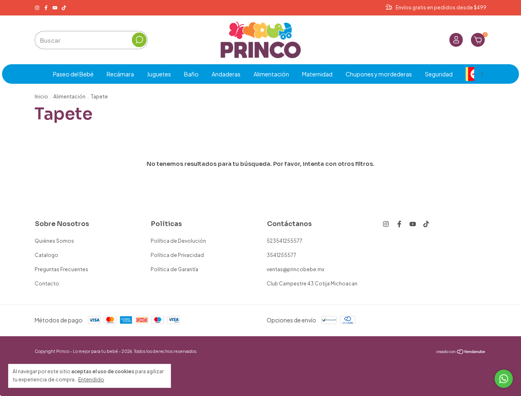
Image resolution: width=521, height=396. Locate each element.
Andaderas (226, 74)
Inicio (41, 97)
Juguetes (159, 74)
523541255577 (284, 241)
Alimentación (271, 74)
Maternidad (317, 74)
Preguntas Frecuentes (61, 269)
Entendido (91, 379)
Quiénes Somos (54, 241)
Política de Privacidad (177, 255)
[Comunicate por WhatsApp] (504, 379)
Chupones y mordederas (379, 74)
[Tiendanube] (461, 352)
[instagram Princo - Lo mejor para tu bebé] (37, 7)
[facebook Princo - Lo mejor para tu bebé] (46, 7)
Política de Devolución (178, 241)
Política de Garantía (174, 269)
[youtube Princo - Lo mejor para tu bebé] (55, 7)
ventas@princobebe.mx (295, 269)
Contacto (47, 284)
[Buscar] (139, 40)
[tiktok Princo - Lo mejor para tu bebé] (63, 7)
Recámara (120, 74)
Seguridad (439, 74)
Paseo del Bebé (73, 74)
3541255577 (281, 255)
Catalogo (46, 255)
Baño (191, 74)
